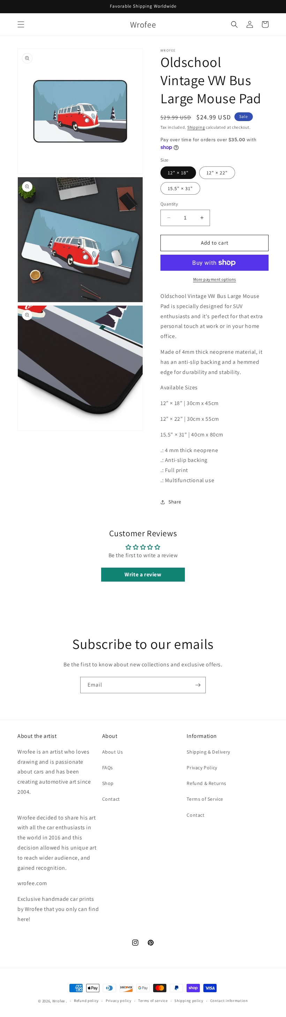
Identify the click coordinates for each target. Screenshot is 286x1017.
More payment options (214, 279)
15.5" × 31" (180, 188)
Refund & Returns (206, 783)
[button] (21, 24)
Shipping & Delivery (208, 752)
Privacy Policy (202, 767)
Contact (111, 799)
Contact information (229, 1000)
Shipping (196, 127)
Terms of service (152, 1000)
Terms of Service (205, 799)
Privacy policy (118, 1000)
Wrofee (58, 1001)
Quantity (169, 204)
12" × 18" (178, 173)
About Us (112, 752)
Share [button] (174, 502)
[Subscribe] (197, 685)
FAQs (107, 767)
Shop (108, 783)
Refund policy (86, 1000)
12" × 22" (217, 173)
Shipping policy (188, 1000)
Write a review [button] (143, 574)
